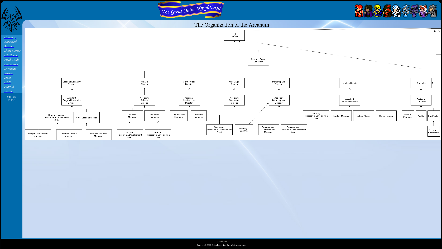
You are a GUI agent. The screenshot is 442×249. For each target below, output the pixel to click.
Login (217, 241)
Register (224, 241)
